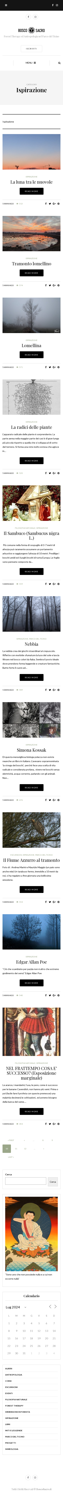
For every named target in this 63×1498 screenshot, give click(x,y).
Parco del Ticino (38, 639)
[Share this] (46, 203)
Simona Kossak (31, 750)
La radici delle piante (31, 427)
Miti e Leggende (13, 1430)
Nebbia (31, 644)
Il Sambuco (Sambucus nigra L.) (31, 535)
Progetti (10, 1443)
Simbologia (11, 1449)
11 (16, 1148)
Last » (11, 1157)
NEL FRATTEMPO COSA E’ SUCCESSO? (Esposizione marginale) (31, 1073)
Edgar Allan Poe (31, 962)
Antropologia (13, 1374)
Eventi (9, 1393)
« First (11, 1140)
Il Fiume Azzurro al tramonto (31, 860)
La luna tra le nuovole (31, 182)
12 (25, 1148)
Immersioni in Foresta (17, 1412)
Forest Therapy (14, 1405)
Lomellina (31, 345)
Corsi (8, 1381)
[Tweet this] (50, 203)
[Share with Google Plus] (54, 203)
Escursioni (16, 855)
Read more (31, 191)
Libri (7, 1424)
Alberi (8, 1368)
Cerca (8, 1174)
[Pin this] (58, 203)
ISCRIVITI (31, 49)
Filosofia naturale (25, 528)
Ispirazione (31, 177)
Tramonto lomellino (31, 263)
